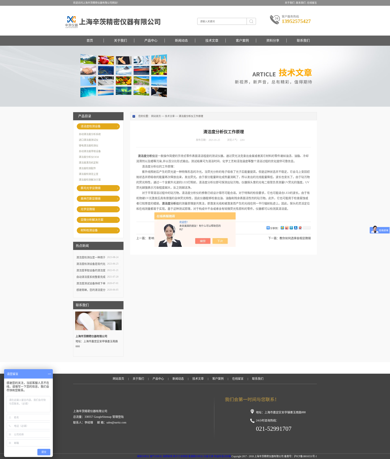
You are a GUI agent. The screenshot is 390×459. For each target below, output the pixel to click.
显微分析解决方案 (92, 219)
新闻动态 (181, 40)
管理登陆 (118, 416)
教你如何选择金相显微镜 (295, 238)
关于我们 (120, 40)
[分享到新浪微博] (286, 227)
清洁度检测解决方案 (90, 179)
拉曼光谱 (208, 456)
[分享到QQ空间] (282, 227)
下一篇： (274, 238)
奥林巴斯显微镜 (91, 198)
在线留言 (312, 2)
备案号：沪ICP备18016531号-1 (300, 456)
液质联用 (167, 456)
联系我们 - (301, 2)
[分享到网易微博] (300, 227)
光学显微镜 (88, 209)
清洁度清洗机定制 (88, 162)
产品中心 (150, 40)
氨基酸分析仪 (195, 456)
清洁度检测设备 (91, 126)
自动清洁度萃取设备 (90, 151)
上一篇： (142, 238)
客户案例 (242, 40)
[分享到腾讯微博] (291, 227)
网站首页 (156, 116)
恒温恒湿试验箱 (222, 456)
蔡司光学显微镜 (91, 188)
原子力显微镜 (180, 456)
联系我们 (303, 40)
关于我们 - (290, 2)
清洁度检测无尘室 (88, 174)
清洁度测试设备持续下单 (90, 283)
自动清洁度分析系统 (90, 134)
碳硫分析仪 (143, 456)
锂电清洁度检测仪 (88, 145)
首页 (90, 40)
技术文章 (211, 40)
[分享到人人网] (295, 227)
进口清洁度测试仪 (88, 140)
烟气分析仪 (156, 456)
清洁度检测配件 (87, 168)
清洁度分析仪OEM (89, 157)
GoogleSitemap (103, 416)
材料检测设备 (89, 230)
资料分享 (272, 40)
